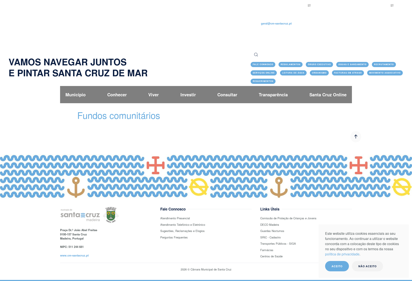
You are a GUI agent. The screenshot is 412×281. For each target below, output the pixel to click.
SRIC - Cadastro (270, 237)
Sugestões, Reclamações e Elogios (182, 231)
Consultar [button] (227, 94)
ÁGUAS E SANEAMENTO (352, 64)
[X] (260, 32)
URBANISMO (319, 72)
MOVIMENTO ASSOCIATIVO (385, 72)
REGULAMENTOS (290, 64)
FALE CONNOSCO (263, 64)
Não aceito (367, 266)
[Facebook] (253, 32)
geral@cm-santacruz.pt (276, 23)
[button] (355, 136)
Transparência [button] (273, 94)
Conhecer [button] (117, 94)
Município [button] (75, 94)
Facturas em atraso (348, 72)
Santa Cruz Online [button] (328, 94)
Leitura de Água (293, 72)
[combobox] (327, 54)
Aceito (337, 266)
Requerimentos (263, 81)
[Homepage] (36, 29)
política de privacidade (342, 254)
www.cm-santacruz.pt (74, 255)
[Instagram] (268, 32)
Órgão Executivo (319, 64)
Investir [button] (188, 94)
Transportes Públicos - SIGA (278, 243)
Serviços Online (264, 72)
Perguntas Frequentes (174, 237)
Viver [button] (153, 94)
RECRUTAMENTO (384, 64)
